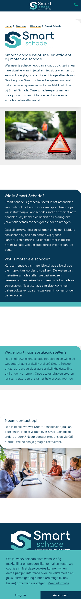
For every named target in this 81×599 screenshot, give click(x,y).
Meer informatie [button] (58, 583)
